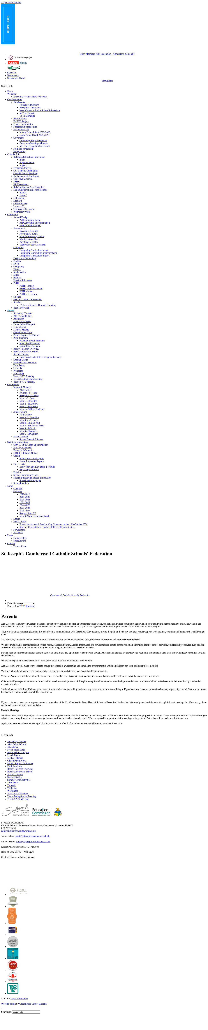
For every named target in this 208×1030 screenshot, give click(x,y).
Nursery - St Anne (28, 392)
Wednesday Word (21, 211)
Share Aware (19, 540)
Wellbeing (18, 370)
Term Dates (107, 81)
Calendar (11, 72)
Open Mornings (27, 116)
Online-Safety (20, 538)
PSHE (16, 283)
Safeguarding (19, 151)
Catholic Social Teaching (25, 173)
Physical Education (22, 280)
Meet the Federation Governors (34, 146)
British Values (20, 118)
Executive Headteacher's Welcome (30, 96)
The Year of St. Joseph (24, 209)
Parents (10, 310)
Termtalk (17, 368)
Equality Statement (22, 447)
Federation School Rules (25, 126)
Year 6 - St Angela (28, 431)
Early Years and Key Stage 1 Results (37, 466)
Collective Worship (22, 179)
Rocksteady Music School (26, 351)
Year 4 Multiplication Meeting (27, 379)
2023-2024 (24, 508)
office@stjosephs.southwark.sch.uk (33, 841)
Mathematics (19, 272)
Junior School (20, 412)
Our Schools (13, 384)
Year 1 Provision (21, 307)
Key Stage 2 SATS (28, 242)
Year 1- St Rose (27, 398)
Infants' (22, 192)
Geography (18, 266)
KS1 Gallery (25, 390)
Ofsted (16, 455)
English (17, 261)
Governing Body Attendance (33, 140)
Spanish (17, 302)
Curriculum (12, 214)
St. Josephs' (13, 78)
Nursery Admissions (29, 105)
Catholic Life (13, 154)
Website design (8, 1003)
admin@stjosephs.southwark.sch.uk (18, 831)
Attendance (18, 318)
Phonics (17, 277)
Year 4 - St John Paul (29, 423)
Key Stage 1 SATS (28, 233)
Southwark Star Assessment (32, 244)
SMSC (16, 181)
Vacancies (18, 532)
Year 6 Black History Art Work (34, 516)
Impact (22, 165)
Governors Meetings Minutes (33, 143)
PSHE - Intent (26, 291)
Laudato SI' (19, 206)
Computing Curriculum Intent (33, 250)
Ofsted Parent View (22, 332)
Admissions (19, 102)
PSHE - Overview (28, 294)
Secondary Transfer (22, 313)
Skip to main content (11, 2)
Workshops (18, 373)
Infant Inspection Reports (31, 458)
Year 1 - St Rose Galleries (31, 409)
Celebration (19, 198)
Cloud (22, 78)
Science (17, 296)
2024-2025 (24, 510)
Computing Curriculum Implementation (38, 253)
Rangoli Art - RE (27, 513)
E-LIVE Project (21, 121)
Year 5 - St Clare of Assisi (31, 425)
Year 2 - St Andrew (28, 403)
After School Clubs (22, 316)
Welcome (11, 94)
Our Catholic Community (25, 170)
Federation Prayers (22, 168)
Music (16, 275)
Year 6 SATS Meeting (24, 381)
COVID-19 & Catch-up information (30, 444)
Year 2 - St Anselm (28, 406)
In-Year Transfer (27, 113)
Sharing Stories (20, 360)
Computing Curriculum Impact (34, 255)
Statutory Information (17, 442)
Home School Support (24, 324)
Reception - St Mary (29, 395)
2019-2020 (24, 497)
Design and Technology (24, 258)
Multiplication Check (29, 239)
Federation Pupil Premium (32, 340)
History (17, 269)
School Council (20, 436)
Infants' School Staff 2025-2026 (34, 132)
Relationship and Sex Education (28, 187)
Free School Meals (22, 321)
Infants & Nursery (22, 387)
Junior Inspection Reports (31, 461)
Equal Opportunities (23, 124)
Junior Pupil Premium (29, 346)
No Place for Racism (23, 148)
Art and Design (20, 217)
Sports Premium (21, 483)
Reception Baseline (28, 231)
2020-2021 (24, 499)
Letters (16, 519)
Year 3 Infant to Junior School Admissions (39, 110)
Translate (30, 606)
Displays (17, 201)
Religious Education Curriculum (28, 157)
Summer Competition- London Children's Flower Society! (47, 527)
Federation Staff (21, 129)
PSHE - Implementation (30, 288)
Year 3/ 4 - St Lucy (28, 420)
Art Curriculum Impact (30, 225)
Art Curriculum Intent (29, 220)
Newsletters (13, 75)
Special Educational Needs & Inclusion (32, 477)
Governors (18, 137)
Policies (17, 472)
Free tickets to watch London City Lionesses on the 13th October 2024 (53, 524)
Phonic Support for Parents (26, 335)
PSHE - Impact (26, 285)
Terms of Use (19, 546)
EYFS (16, 264)
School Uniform (21, 354)
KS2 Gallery (25, 414)
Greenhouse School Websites (33, 1003)
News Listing (19, 521)
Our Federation (14, 99)
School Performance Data (25, 475)
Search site (6, 1012)
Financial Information (23, 450)
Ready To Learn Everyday (26, 349)
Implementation (26, 162)
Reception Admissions (30, 107)
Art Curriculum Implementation (34, 222)
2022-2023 (24, 505)
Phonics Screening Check (31, 236)
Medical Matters (21, 329)
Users (10, 535)
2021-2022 (24, 502)
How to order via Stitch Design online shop (40, 357)
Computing (18, 247)
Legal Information (19, 998)
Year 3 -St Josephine (29, 417)
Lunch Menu (19, 327)
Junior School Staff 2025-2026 (34, 135)
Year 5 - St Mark (27, 428)
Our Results (19, 464)
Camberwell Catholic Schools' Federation (70, 595)
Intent (22, 159)
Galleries (17, 491)
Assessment (19, 228)
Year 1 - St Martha (28, 401)
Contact (11, 543)
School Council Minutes (31, 439)
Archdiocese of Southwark (26, 176)
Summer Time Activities (25, 362)
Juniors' (23, 195)
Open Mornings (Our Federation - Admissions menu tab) (107, 54)
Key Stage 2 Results (29, 469)
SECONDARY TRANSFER (27, 299)
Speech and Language (30, 480)
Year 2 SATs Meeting (23, 376)
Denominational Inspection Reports (30, 190)
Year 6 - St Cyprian (28, 434)
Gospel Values (20, 203)
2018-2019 (24, 494)
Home (10, 91)
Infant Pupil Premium (29, 343)
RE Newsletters (20, 184)
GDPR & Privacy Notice (25, 453)
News (10, 486)
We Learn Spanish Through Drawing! (37, 305)
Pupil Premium (20, 338)
